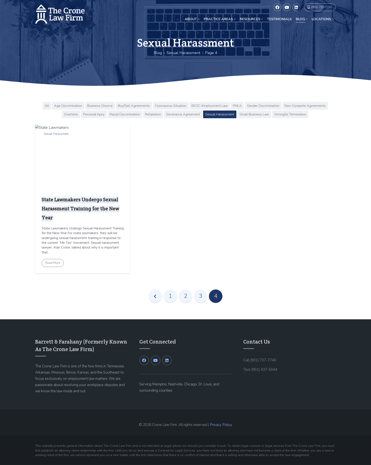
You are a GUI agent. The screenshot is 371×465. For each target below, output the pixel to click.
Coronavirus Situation (170, 105)
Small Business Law (254, 114)
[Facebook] (277, 7)
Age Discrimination (68, 105)
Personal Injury (94, 114)
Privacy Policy (221, 424)
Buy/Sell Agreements (134, 105)
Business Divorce (100, 105)
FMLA (237, 105)
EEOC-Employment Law (210, 105)
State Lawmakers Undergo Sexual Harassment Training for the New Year (80, 208)
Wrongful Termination (290, 114)
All (47, 105)
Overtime (71, 114)
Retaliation (153, 114)
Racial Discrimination (125, 114)
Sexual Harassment (183, 52)
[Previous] (155, 296)
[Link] (60, 14)
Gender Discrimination (263, 105)
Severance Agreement (183, 114)
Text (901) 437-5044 (260, 369)
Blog (158, 52)
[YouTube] (287, 7)
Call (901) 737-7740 (259, 360)
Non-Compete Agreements (305, 105)
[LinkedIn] (296, 7)
